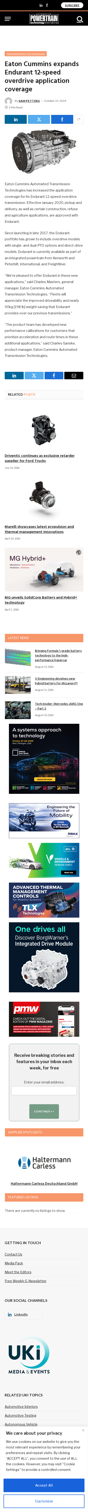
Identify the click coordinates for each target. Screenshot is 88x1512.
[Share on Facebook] (62, 119)
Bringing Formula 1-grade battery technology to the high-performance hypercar (58, 655)
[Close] (83, 1430)
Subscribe (72, 5)
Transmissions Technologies (26, 53)
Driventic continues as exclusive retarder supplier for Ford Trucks (40, 458)
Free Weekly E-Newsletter (25, 1281)
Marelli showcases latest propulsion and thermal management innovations (39, 529)
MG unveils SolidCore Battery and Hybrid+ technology (41, 600)
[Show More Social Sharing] (78, 119)
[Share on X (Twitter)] (39, 119)
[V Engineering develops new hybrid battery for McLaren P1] (18, 685)
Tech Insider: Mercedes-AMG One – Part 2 (59, 706)
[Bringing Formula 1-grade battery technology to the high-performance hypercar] (18, 657)
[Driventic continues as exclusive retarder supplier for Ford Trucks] (44, 428)
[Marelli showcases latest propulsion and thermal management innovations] (44, 499)
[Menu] (8, 19)
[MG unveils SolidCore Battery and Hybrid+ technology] (44, 570)
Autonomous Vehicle (21, 1424)
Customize (44, 1501)
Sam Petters (29, 101)
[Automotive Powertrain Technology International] (44, 18)
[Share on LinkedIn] (16, 119)
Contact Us (13, 1254)
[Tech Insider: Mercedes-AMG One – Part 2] (18, 710)
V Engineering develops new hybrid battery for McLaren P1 (56, 681)
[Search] (79, 19)
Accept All (44, 1485)
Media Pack (14, 1263)
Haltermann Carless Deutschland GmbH (44, 1183)
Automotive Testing (20, 1415)
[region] (44, 1469)
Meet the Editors (18, 1272)
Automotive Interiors (21, 1407)
